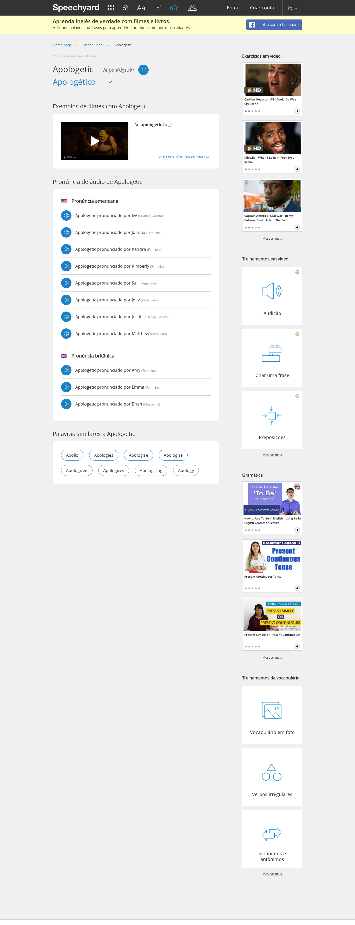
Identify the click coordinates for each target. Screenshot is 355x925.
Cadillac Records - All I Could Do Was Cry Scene (270, 101)
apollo (72, 455)
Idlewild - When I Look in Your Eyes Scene (269, 160)
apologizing (151, 470)
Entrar (233, 8)
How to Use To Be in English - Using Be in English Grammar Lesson (272, 520)
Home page (62, 45)
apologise (138, 455)
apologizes (113, 470)
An (137, 124)
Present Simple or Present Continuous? (272, 635)
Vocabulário (93, 45)
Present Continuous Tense (262, 576)
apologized (77, 470)
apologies (103, 455)
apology (186, 470)
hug (167, 124)
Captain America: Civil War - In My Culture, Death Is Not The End (268, 218)
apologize (173, 455)
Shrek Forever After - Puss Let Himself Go (184, 156)
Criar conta (262, 8)
